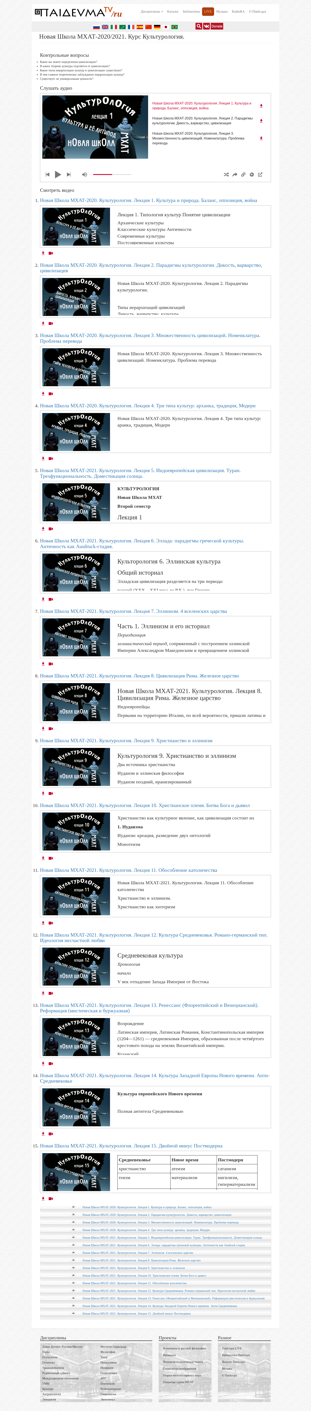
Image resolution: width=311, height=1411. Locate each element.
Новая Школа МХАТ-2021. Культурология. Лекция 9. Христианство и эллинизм (126, 740)
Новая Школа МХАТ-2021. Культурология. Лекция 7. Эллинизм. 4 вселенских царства (133, 611)
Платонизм (107, 1383)
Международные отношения (60, 1378)
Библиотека (191, 11)
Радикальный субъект (56, 1373)
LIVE (208, 11)
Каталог (173, 11)
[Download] (261, 106)
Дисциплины (151, 11)
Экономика (107, 1399)
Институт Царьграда (113, 1346)
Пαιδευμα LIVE (232, 1348)
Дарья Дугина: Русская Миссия (62, 1346)
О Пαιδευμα (257, 11)
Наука (46, 1352)
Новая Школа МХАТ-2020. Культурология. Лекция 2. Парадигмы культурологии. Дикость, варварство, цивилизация (157, 1214)
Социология (108, 1394)
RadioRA (238, 11)
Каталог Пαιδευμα (233, 1362)
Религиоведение (110, 1389)
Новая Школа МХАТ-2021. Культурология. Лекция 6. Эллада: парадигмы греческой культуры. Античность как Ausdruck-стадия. (164, 1245)
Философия (107, 1352)
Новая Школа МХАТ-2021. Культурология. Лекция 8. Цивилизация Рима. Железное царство (139, 675)
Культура (47, 1389)
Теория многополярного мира (182, 1375)
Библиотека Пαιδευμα (236, 1355)
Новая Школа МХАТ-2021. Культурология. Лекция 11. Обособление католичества (128, 870)
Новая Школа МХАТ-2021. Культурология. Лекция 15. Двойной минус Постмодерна (131, 1145)
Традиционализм (53, 1367)
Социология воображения (179, 1368)
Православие (108, 1362)
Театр (103, 1357)
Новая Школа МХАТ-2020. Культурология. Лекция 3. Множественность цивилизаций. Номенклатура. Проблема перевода (161, 1222)
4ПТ (103, 1378)
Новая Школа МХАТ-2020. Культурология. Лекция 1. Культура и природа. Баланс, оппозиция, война (148, 200)
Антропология (51, 1394)
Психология (49, 1357)
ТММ (45, 1383)
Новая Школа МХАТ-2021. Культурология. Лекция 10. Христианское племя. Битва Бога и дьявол (145, 805)
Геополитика (108, 1373)
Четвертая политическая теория (183, 1362)
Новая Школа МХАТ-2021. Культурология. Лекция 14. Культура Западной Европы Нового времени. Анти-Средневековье (160, 1306)
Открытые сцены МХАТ (178, 1382)
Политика (48, 1362)
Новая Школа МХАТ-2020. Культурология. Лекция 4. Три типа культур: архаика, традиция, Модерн (148, 405)
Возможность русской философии (184, 1348)
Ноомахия (106, 1367)
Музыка (222, 11)
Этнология (49, 1399)
